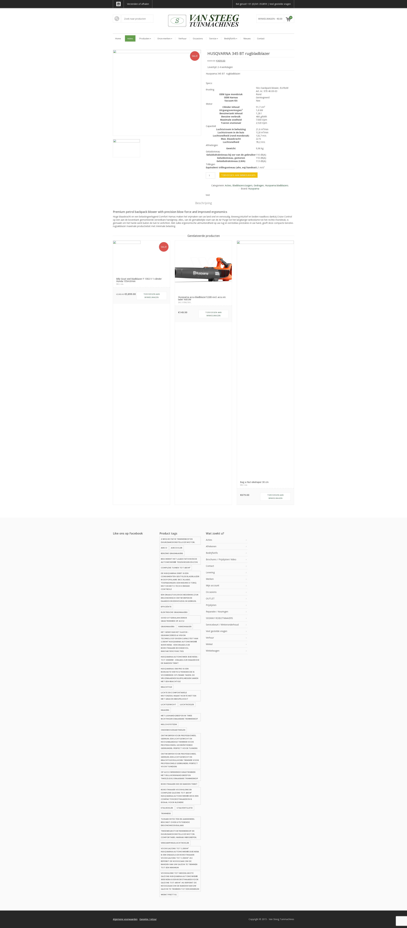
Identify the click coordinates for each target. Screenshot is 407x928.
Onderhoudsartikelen (173, 730)
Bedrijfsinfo (230, 38)
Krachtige (166, 687)
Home (118, 38)
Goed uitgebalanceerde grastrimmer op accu (174, 619)
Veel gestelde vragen (280, 3)
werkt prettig (169, 894)
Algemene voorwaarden (125, 919)
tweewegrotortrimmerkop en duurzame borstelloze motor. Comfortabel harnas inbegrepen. (179, 834)
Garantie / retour (148, 919)
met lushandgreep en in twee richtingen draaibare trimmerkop (179, 717)
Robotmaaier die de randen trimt (179, 784)
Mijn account (212, 585)
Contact (260, 38)
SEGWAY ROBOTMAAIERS (219, 618)
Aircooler (176, 548)
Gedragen (259, 185)
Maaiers (165, 710)
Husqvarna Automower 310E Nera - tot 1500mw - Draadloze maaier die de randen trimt (180, 660)
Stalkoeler (167, 808)
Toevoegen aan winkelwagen (238, 175)
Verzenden (132, 3)
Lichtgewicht (168, 704)
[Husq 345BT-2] (126, 148)
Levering (210, 572)
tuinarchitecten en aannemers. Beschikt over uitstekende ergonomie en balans (178, 822)
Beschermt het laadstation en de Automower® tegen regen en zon (179, 560)
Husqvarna (253, 188)
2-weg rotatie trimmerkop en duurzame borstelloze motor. (178, 540)
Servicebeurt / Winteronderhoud (222, 624)
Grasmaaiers (168, 626)
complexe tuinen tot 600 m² (176, 568)
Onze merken (164, 38)
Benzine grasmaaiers (172, 553)
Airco (164, 548)
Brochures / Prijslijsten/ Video (221, 559)
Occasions (198, 38)
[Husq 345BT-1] (157, 93)
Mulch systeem (169, 724)
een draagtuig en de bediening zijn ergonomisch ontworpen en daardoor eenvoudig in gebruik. (180, 598)
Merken (210, 578)
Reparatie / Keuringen (217, 611)
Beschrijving (203, 203)
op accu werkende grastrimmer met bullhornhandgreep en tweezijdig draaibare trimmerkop (179, 775)
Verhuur (182, 38)
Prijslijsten (211, 605)
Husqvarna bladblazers (276, 185)
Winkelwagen (212, 650)
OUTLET (210, 598)
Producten (145, 38)
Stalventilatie (185, 808)
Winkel (209, 644)
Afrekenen (211, 546)
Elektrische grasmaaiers (174, 612)
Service (213, 38)
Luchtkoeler (187, 704)
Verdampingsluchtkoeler (175, 843)
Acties (130, 38)
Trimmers (166, 813)
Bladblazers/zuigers (242, 185)
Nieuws (247, 38)
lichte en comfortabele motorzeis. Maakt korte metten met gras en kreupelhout (178, 695)
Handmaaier (185, 626)
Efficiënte (166, 607)
